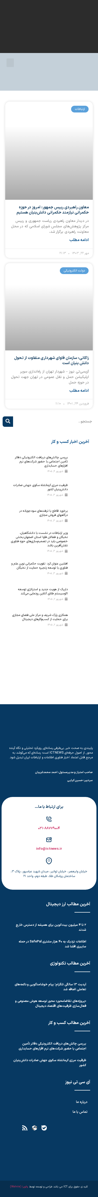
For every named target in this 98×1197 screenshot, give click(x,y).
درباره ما (82, 1102)
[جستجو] (8, 421)
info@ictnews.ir (49, 849)
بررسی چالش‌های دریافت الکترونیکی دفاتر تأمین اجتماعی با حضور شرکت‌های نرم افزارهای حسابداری (41, 461)
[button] (10, 62)
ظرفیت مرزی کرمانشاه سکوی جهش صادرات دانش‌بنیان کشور (40, 487)
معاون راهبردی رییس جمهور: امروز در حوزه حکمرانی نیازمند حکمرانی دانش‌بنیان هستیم (52, 210)
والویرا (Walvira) (19, 1187)
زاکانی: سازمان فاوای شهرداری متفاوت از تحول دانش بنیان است (51, 360)
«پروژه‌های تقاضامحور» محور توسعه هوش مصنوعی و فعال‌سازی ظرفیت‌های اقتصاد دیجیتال (50, 1003)
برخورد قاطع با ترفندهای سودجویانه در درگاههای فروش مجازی (43, 513)
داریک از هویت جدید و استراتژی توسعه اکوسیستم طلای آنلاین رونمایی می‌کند (43, 591)
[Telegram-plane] (63, 1128)
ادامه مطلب (79, 240)
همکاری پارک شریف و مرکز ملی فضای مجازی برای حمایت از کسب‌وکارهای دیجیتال (40, 617)
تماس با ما (80, 1112)
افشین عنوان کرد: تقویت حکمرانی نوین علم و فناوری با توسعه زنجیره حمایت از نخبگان (39, 565)
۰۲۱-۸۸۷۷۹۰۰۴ (49, 828)
